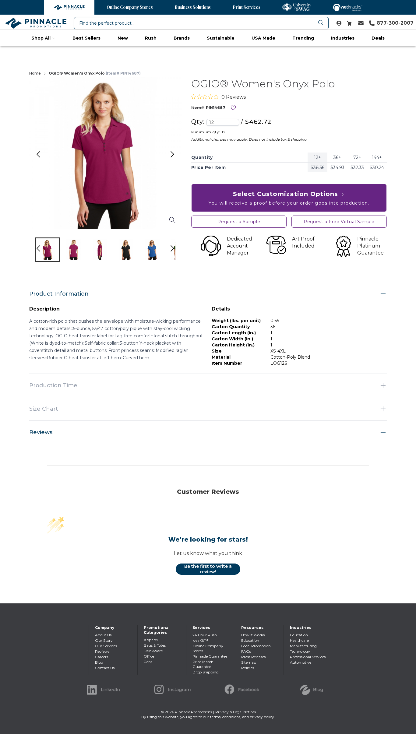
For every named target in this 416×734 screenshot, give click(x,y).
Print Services (246, 7)
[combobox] (201, 23)
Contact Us (105, 668)
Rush (151, 38)
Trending (303, 38)
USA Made (263, 38)
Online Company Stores (130, 7)
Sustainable (220, 38)
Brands (182, 38)
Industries (342, 38)
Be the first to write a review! (208, 569)
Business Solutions (193, 7)
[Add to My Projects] (233, 108)
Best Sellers (86, 38)
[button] (47, 249)
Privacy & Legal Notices (235, 712)
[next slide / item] (179, 251)
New (123, 38)
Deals (378, 38)
